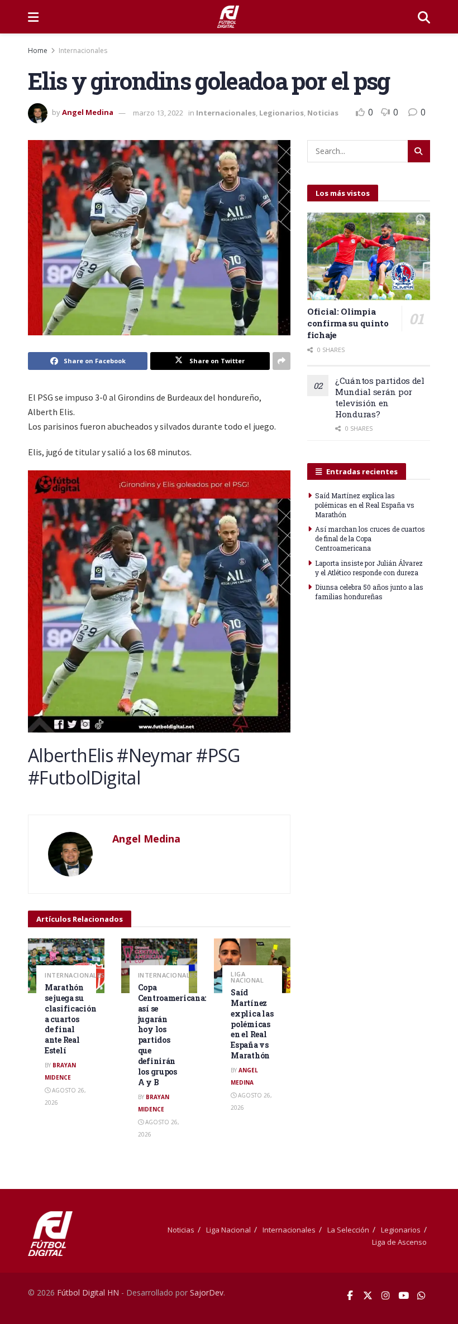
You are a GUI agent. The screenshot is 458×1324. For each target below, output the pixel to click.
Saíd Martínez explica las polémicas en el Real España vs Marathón (252, 1024)
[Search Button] (424, 16)
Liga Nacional (247, 977)
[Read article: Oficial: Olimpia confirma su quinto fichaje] (368, 256)
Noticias (322, 113)
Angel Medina (87, 113)
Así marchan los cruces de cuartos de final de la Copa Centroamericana (370, 538)
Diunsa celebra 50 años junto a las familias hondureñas (369, 591)
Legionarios (281, 113)
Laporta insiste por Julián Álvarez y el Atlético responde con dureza (369, 568)
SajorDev (206, 1292)
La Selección (348, 1230)
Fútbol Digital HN (88, 1292)
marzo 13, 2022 (158, 113)
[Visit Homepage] (228, 17)
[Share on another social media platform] (281, 361)
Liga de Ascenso (399, 1242)
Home (37, 50)
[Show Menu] (33, 16)
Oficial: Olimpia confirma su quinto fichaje (348, 323)
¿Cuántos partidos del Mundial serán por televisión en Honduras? (379, 397)
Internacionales (83, 50)
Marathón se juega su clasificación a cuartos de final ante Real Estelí (70, 1019)
